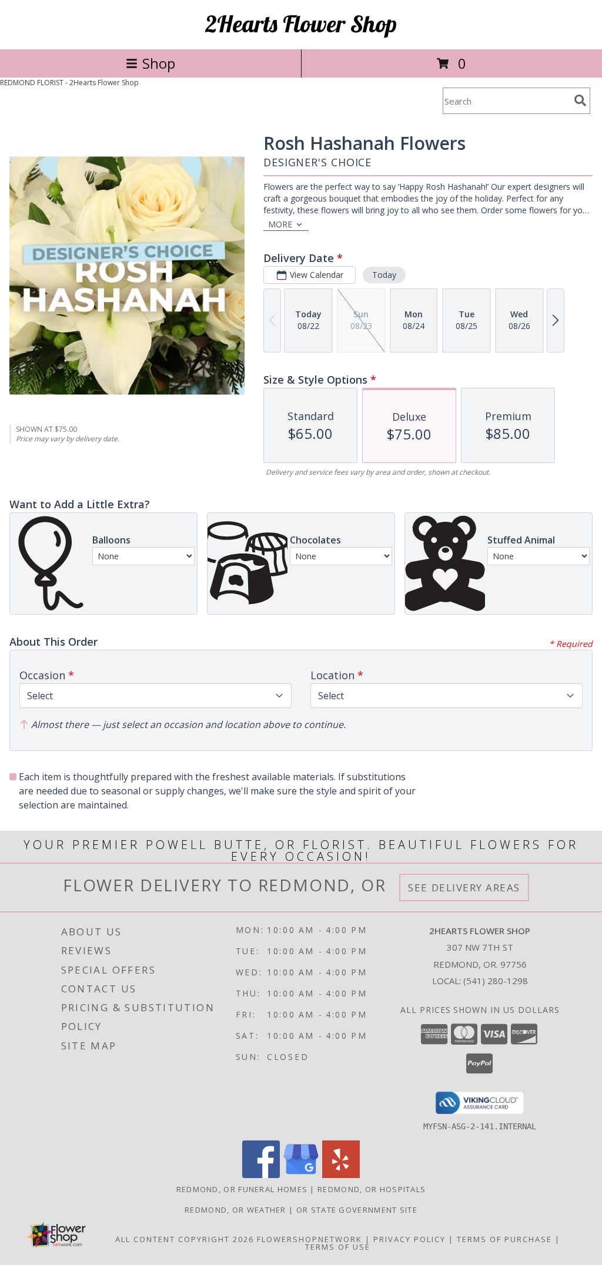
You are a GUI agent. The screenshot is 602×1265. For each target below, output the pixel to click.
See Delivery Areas (464, 887)
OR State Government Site (356, 1209)
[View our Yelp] (341, 1174)
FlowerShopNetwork (309, 1239)
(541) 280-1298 (495, 981)
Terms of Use (337, 1246)
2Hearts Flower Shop (301, 23)
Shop (158, 63)
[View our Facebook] (261, 1174)
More (280, 224)
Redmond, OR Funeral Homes (242, 1189)
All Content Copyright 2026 (184, 1239)
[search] (580, 100)
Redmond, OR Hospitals (371, 1189)
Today (384, 274)
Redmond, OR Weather (235, 1209)
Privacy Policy (409, 1239)
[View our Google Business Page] (301, 1174)
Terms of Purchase (504, 1239)
